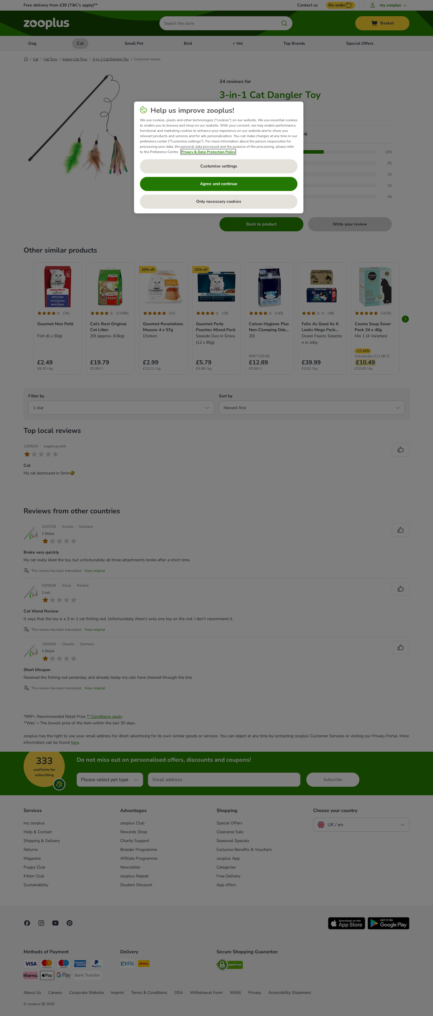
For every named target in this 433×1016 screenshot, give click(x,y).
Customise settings (218, 166)
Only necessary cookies (218, 201)
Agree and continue (218, 184)
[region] (218, 157)
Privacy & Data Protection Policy (208, 152)
